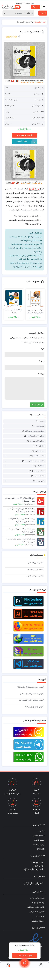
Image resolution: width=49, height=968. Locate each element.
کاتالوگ (40, 466)
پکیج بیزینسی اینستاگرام (34, 431)
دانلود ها (38, 22)
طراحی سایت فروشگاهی (35, 907)
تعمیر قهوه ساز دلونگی (33, 883)
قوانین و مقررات (38, 844)
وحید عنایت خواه (11, 99)
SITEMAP (40, 849)
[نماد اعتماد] (35, 941)
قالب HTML (38, 456)
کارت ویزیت (38, 471)
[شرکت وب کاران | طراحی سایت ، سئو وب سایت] (11, 7)
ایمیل (41, 361)
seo (42, 421)
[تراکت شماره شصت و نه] (24, 62)
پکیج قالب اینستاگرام (35, 436)
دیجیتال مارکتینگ (38, 921)
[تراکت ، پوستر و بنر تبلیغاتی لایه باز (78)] (35, 298)
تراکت (7, 111)
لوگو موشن (39, 475)
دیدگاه (41, 374)
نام (42, 348)
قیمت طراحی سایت (37, 898)
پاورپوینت (39, 426)
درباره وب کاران (38, 835)
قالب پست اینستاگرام (35, 461)
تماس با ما (43, 13)
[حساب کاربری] (40, 964)
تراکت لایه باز (34, 188)
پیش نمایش (21, 141)
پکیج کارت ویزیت (36, 441)
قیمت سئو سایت (38, 902)
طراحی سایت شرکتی (37, 911)
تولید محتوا (40, 916)
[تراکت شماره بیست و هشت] (13, 298)
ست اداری (39, 451)
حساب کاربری (39, 840)
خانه (44, 22)
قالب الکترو (38, 866)
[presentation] (4, 304)
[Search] (5, 13)
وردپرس (40, 480)
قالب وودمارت (37, 862)
